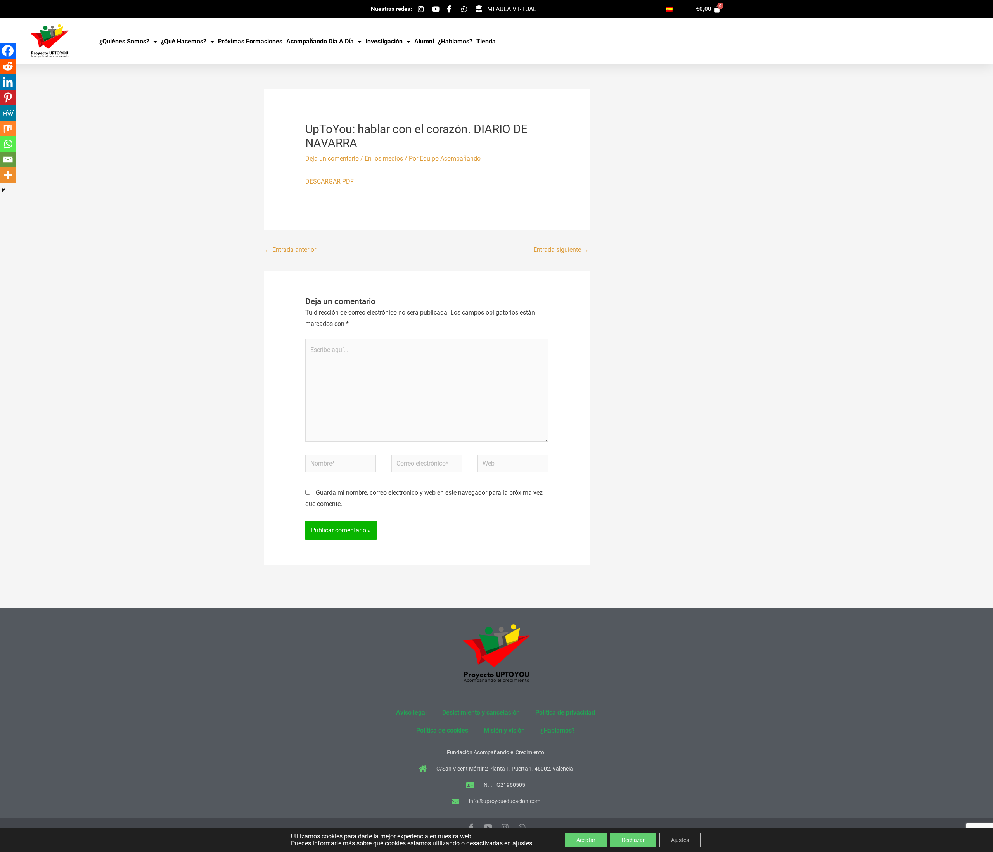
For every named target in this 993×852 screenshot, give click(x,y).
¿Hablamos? (455, 41)
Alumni (424, 41)
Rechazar (633, 840)
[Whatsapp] (8, 144)
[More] (8, 175)
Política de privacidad (565, 712)
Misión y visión (504, 730)
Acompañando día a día (320, 41)
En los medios (384, 158)
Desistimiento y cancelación (481, 712)
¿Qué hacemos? (183, 41)
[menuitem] (669, 9)
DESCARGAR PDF (329, 181)
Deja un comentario (332, 158)
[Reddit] (8, 66)
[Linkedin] (8, 82)
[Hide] (3, 190)
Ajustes (680, 840)
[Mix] (8, 128)
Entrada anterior (290, 249)
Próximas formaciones (250, 41)
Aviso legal (411, 712)
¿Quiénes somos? (124, 41)
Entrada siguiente (561, 249)
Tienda (486, 41)
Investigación (384, 41)
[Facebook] (8, 51)
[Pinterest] (8, 97)
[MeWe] (8, 113)
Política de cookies (442, 730)
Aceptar (585, 840)
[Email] (8, 159)
